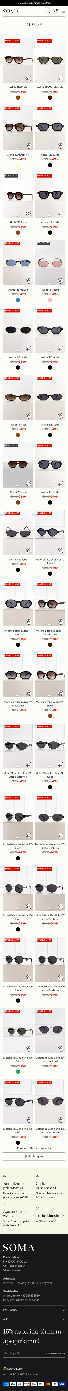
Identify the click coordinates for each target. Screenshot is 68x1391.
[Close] (62, 631)
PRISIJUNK (34, 735)
